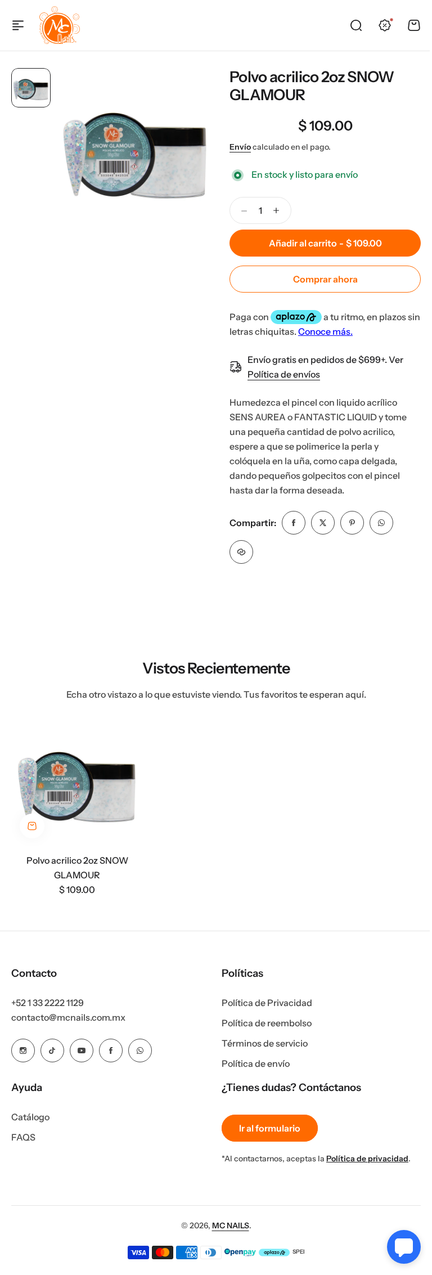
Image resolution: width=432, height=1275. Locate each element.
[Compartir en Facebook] (293, 523)
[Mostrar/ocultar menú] (18, 25)
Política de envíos (284, 374)
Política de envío (252, 1063)
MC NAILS (226, 1225)
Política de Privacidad (263, 1002)
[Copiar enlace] (241, 552)
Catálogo (30, 1117)
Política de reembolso (263, 1023)
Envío (240, 147)
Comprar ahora (325, 279)
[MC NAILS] (59, 25)
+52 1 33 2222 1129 (47, 1002)
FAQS (23, 1137)
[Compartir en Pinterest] (352, 523)
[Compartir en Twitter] (323, 523)
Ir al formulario (265, 1128)
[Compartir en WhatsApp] (381, 523)
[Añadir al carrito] (32, 826)
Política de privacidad (363, 1158)
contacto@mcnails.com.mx (68, 1017)
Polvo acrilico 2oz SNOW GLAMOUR (312, 86)
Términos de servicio (261, 1043)
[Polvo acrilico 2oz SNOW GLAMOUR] (77, 781)
